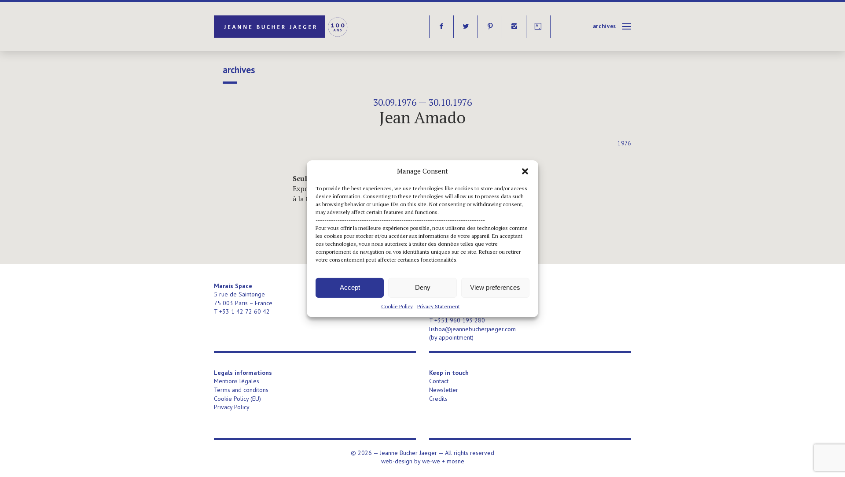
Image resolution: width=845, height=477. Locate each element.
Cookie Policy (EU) (237, 399)
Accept (350, 287)
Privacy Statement (438, 306)
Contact (438, 381)
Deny (422, 287)
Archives (604, 26)
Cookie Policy (397, 306)
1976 (624, 143)
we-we (431, 461)
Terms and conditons (241, 390)
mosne (455, 461)
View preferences (495, 287)
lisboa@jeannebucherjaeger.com (472, 329)
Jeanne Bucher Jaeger (281, 26)
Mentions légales (236, 381)
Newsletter (443, 390)
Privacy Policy (232, 407)
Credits (438, 399)
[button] (525, 170)
